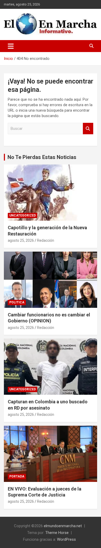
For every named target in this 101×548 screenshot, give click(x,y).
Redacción (45, 240)
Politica (16, 302)
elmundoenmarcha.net (63, 526)
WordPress (66, 539)
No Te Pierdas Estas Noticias (42, 157)
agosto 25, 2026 (21, 240)
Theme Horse (57, 532)
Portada (16, 476)
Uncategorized (22, 215)
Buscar (88, 129)
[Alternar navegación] (11, 46)
